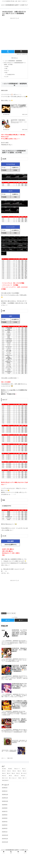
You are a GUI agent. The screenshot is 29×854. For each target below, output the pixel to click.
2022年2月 (4, 828)
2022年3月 (4, 825)
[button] (26, 406)
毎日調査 (4, 613)
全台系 (6, 66)
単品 (6, 72)
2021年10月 (5, 842)
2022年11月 (5, 797)
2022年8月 (4, 808)
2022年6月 (4, 814)
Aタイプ (7, 70)
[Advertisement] (14, 33)
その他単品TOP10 (10, 74)
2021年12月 (5, 835)
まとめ (6, 76)
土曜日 (14, 613)
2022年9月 (4, 804)
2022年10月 (5, 801)
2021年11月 (5, 838)
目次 (12, 58)
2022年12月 (5, 794)
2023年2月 (4, 787)
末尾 (6, 68)
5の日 (10, 613)
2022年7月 (4, 811)
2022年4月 (4, 821)
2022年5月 (4, 818)
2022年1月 (4, 831)
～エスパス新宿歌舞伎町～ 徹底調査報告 (13, 60)
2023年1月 (4, 791)
